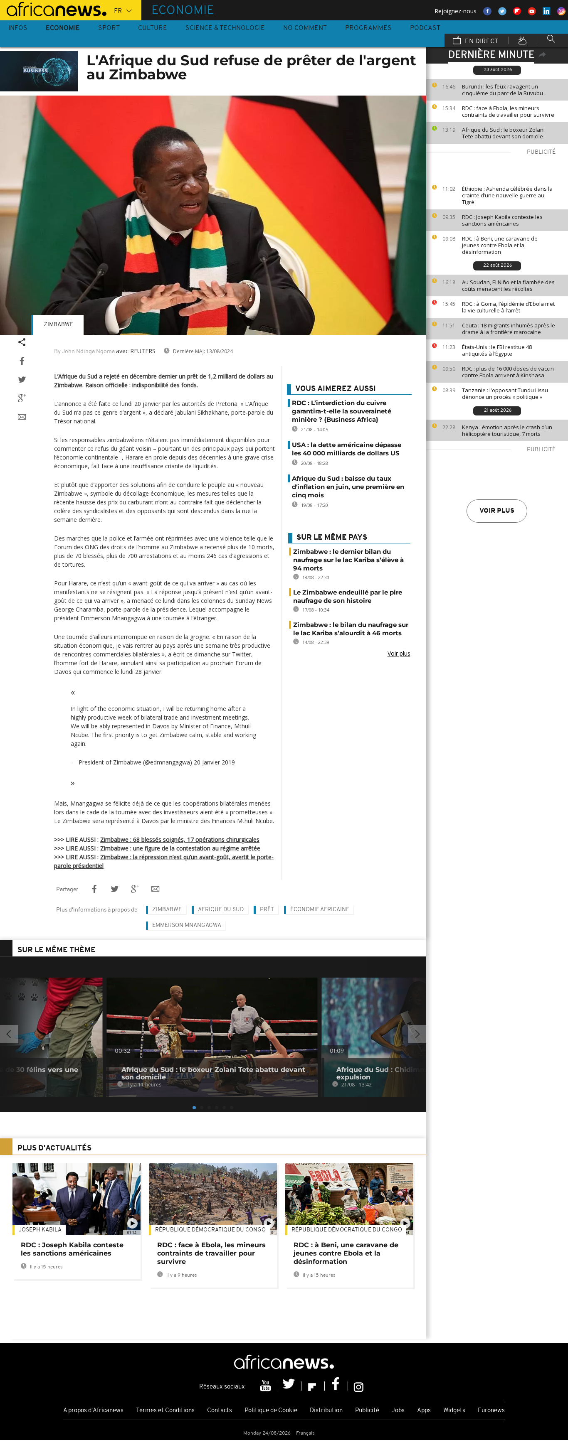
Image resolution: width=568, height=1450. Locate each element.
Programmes (368, 28)
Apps (424, 1411)
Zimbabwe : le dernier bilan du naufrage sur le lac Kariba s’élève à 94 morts (348, 560)
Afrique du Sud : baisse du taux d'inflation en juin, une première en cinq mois (348, 486)
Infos (17, 28)
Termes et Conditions (165, 1411)
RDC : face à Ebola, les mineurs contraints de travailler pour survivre (508, 111)
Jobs (398, 1411)
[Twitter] (289, 1386)
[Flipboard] (313, 1386)
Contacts (219, 1411)
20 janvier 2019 (214, 762)
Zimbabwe (58, 325)
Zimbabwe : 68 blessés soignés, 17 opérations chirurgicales (179, 839)
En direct (480, 41)
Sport (109, 28)
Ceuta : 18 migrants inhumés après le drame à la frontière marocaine (508, 328)
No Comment (305, 28)
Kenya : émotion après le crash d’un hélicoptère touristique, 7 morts (507, 430)
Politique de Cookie (270, 1411)
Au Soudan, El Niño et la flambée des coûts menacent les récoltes (508, 285)
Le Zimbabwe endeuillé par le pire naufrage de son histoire (347, 596)
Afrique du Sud (221, 910)
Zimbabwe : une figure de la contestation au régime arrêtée (180, 848)
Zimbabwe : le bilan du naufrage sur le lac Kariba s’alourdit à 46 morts (350, 629)
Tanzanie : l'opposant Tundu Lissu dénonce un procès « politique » (505, 393)
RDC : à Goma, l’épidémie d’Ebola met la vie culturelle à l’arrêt (508, 307)
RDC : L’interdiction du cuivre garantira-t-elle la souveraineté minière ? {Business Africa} (341, 411)
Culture (152, 28)
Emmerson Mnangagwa (186, 925)
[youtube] (266, 1386)
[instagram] (358, 1386)
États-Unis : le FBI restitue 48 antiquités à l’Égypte (497, 350)
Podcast (425, 28)
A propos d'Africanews (93, 1411)
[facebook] (336, 1386)
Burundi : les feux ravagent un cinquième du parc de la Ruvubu (502, 89)
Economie (63, 28)
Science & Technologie (225, 28)
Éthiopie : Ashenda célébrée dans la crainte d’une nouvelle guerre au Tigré (507, 195)
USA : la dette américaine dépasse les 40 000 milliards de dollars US (346, 449)
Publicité (367, 1411)
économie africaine (319, 910)
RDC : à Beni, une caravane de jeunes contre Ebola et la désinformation (500, 245)
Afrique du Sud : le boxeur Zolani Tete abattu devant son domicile (503, 133)
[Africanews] (53, 8)
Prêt (267, 910)
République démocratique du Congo (210, 1230)
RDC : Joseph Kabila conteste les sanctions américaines (502, 220)
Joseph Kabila (40, 1230)
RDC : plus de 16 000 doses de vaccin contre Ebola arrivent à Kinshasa (508, 371)
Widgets (454, 1411)
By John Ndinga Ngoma (84, 352)
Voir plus (496, 511)
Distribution (326, 1411)
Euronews (491, 1411)
